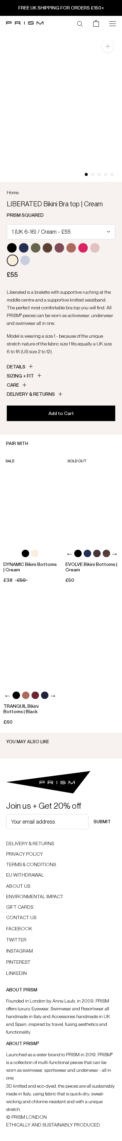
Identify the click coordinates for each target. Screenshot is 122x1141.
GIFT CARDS (19, 907)
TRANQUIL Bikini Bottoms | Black (21, 708)
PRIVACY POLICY (24, 854)
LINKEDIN (16, 973)
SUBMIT (102, 821)
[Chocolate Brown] (97, 553)
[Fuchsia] (83, 248)
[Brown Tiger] (106, 553)
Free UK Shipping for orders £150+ (61, 7)
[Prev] (69, 554)
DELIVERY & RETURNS (30, 843)
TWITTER (16, 939)
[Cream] (12, 260)
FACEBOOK (19, 928)
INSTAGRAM (19, 951)
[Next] (114, 554)
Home (13, 192)
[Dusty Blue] (25, 260)
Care (13, 385)
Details (16, 366)
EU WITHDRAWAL (25, 875)
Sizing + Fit (20, 376)
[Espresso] (47, 248)
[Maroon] (35, 695)
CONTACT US (21, 917)
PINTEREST (18, 962)
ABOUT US (18, 886)
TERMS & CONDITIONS (31, 864)
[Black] (12, 248)
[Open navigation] (112, 23)
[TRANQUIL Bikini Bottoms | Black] (30, 641)
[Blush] (95, 248)
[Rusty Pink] (71, 248)
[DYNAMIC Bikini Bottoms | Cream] (30, 499)
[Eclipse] (24, 248)
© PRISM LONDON (26, 1117)
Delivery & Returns (31, 394)
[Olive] (35, 248)
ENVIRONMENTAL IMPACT (34, 896)
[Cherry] (59, 248)
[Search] (80, 23)
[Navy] (44, 695)
